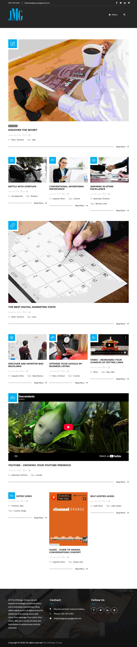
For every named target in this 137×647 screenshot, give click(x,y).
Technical (20, 140)
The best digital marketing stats (32, 307)
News (14, 140)
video (112, 372)
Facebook (116, 2)
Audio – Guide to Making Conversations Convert (65, 551)
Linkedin (124, 2)
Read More (121, 146)
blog (33, 140)
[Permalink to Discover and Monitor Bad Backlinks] (27, 359)
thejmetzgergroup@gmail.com (67, 618)
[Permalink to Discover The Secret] (68, 120)
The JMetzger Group (52, 642)
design (23, 511)
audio (96, 506)
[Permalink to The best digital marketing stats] (68, 302)
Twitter (120, 2)
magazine (56, 199)
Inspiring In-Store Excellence (101, 187)
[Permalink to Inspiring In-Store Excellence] (109, 181)
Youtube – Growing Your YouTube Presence (39, 465)
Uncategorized (17, 196)
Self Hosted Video (20, 496)
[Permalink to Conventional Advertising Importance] (68, 181)
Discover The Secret (22, 129)
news (105, 204)
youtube (39, 475)
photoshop (98, 199)
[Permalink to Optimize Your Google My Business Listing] (68, 359)
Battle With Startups (22, 186)
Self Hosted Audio (102, 496)
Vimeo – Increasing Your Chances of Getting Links (106, 361)
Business (34, 196)
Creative (76, 199)
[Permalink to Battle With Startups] (27, 181)
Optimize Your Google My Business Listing (65, 365)
